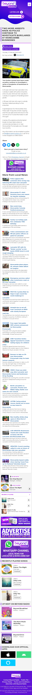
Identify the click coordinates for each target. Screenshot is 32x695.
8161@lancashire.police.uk (12, 133)
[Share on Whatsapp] (17, 145)
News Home (8, 46)
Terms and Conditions (22, 682)
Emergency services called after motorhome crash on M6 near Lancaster (16, 280)
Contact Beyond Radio (11, 680)
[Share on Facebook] (4, 145)
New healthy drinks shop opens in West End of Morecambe (19, 419)
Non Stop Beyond (16, 479)
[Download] (29, 489)
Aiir (26, 692)
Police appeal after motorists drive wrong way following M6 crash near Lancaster (16, 180)
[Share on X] (13, 145)
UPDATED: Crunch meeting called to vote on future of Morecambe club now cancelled (15, 448)
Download (17, 571)
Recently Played (7, 494)
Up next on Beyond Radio (16, 604)
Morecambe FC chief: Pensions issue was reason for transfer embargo (19, 194)
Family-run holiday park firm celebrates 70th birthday (18, 221)
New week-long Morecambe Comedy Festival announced (17, 208)
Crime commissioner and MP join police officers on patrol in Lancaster (19, 233)
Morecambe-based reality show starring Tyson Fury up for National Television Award (15, 462)
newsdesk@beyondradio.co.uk (16, 153)
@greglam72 (20, 55)
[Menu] (29, 4)
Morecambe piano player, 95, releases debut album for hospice (19, 266)
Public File (24, 680)
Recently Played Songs (14, 561)
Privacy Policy (7, 682)
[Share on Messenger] (9, 145)
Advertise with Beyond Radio (16, 684)
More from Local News (12, 49)
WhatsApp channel (17, 157)
